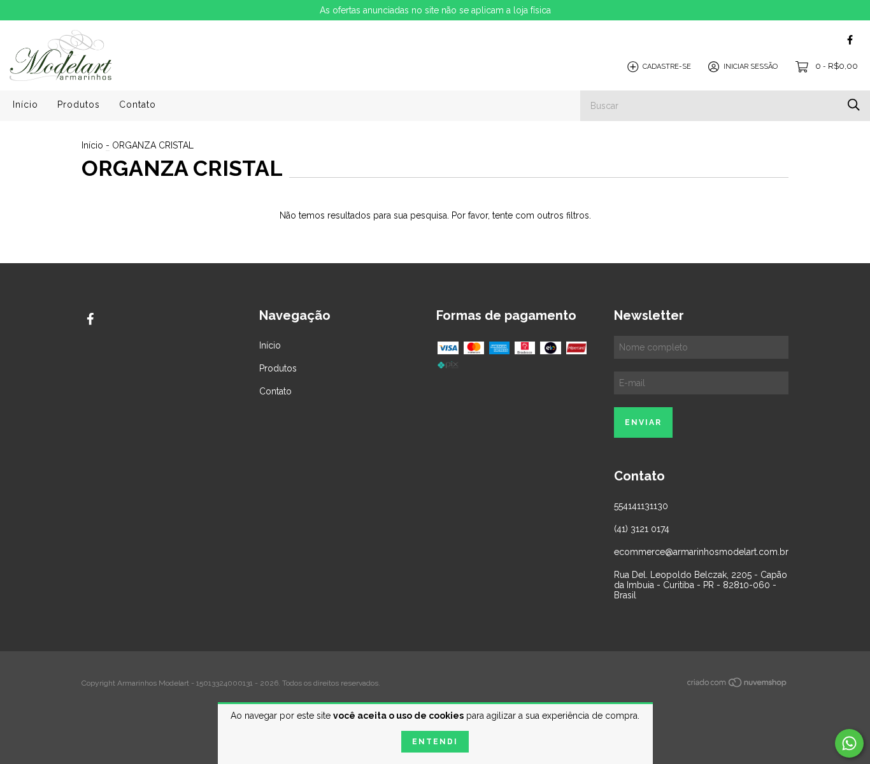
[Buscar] (854, 105)
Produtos (78, 104)
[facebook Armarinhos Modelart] (850, 40)
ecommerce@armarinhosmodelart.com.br (701, 552)
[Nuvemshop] (737, 684)
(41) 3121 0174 (641, 529)
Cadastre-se (667, 66)
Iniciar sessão (751, 66)
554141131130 (641, 506)
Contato (137, 104)
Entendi (435, 741)
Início (25, 104)
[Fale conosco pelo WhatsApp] (849, 743)
